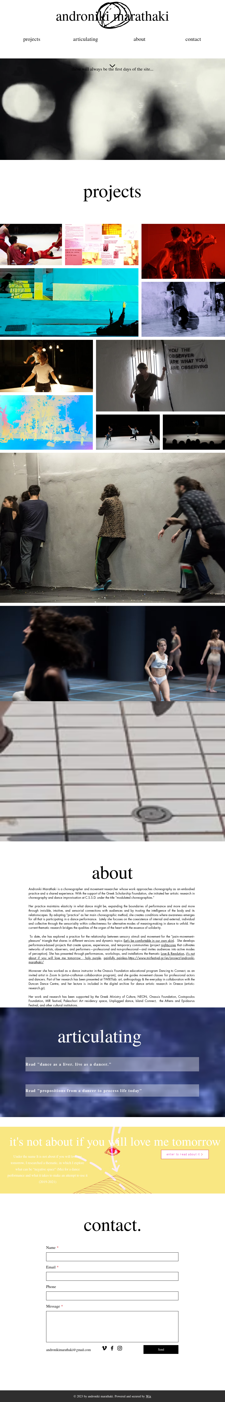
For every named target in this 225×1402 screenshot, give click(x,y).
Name (51, 1247)
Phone (51, 1286)
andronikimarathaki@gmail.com (68, 1349)
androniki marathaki (112, 15)
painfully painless (115, 958)
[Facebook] (112, 1348)
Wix (148, 1396)
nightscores (168, 945)
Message (53, 1306)
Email (51, 1267)
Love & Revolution (172, 953)
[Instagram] (120, 1348)
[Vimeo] (104, 1348)
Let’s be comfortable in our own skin (148, 940)
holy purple (92, 958)
